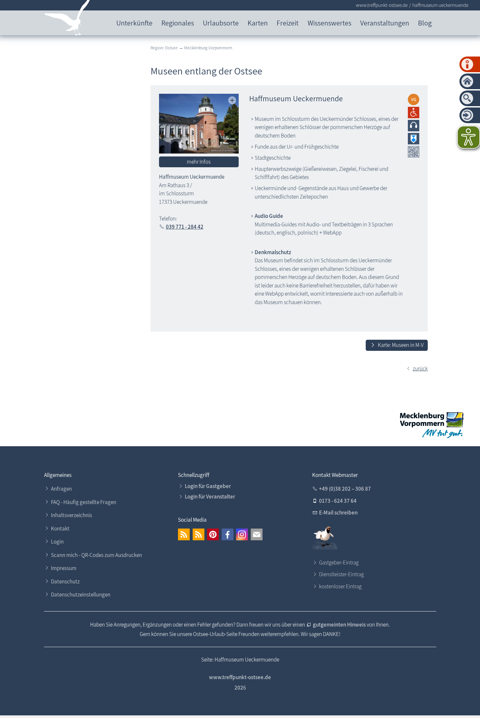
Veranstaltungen (384, 22)
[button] (184, 534)
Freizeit (287, 22)
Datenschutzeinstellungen (80, 594)
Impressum (63, 568)
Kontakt (60, 528)
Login (57, 541)
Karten (258, 22)
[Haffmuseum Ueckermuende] (199, 124)
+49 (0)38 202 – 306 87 (345, 488)
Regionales (177, 22)
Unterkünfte (134, 22)
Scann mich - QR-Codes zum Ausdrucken (96, 555)
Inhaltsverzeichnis (71, 515)
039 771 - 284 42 (184, 226)
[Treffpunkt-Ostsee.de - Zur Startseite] (67, 19)
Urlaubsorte (221, 22)
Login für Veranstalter (210, 496)
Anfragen (61, 488)
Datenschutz (65, 581)
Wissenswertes (329, 22)
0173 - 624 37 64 (338, 500)
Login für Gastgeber (208, 486)
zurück (420, 368)
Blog (425, 22)
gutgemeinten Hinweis (340, 624)
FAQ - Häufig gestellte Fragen (83, 502)
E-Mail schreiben (338, 512)
